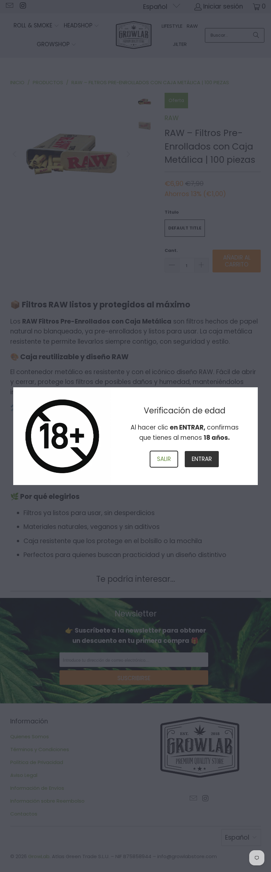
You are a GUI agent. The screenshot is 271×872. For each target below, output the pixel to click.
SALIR (164, 459)
